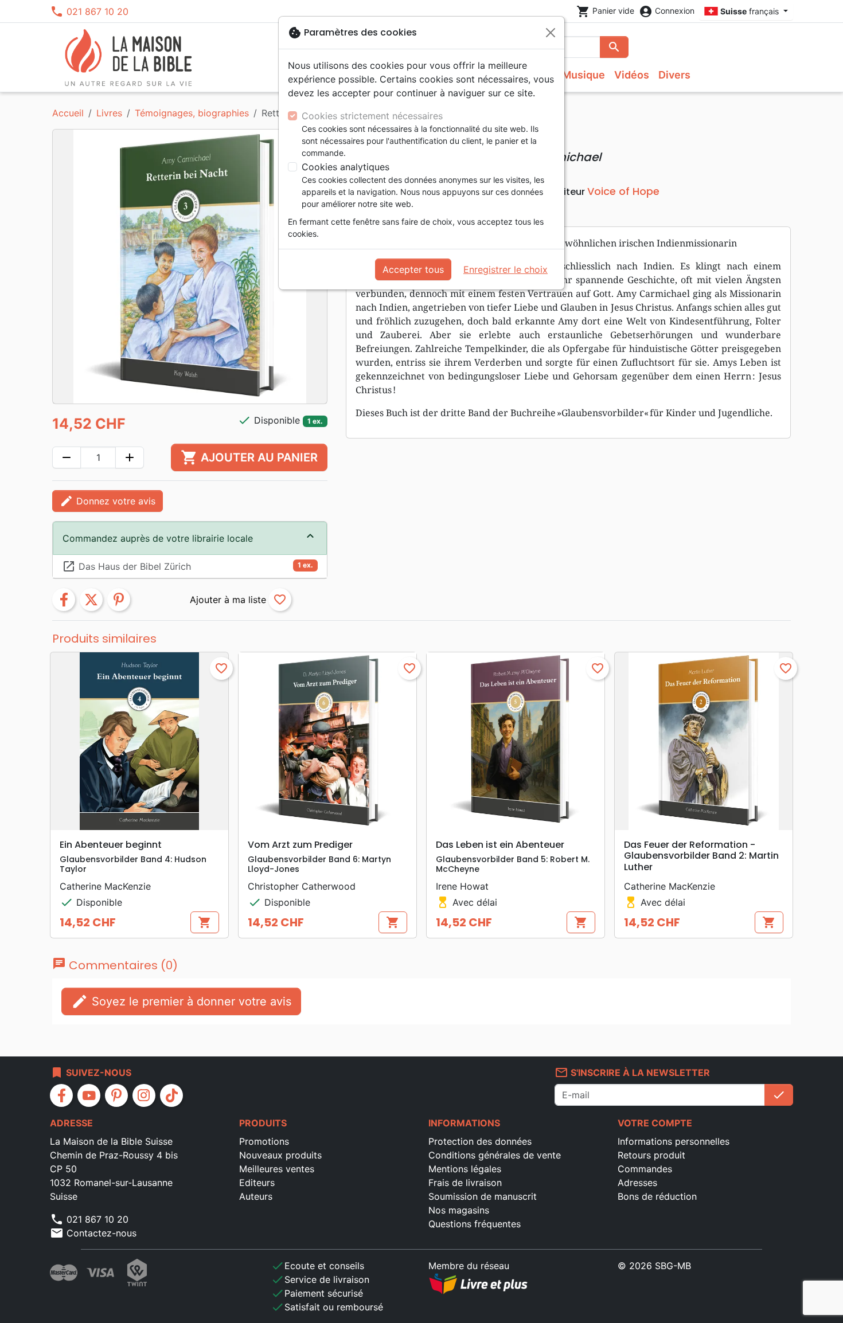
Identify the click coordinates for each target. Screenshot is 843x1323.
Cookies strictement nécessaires (372, 116)
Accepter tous (413, 269)
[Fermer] (550, 33)
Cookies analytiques (345, 167)
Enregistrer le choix (505, 269)
